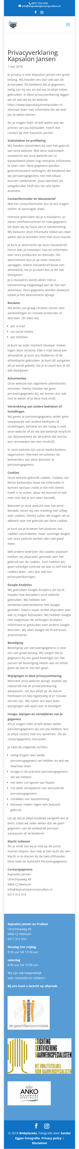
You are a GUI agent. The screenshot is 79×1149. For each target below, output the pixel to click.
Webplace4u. (29, 1133)
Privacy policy (52, 1138)
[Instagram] (42, 13)
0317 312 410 (17, 939)
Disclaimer (39, 1143)
